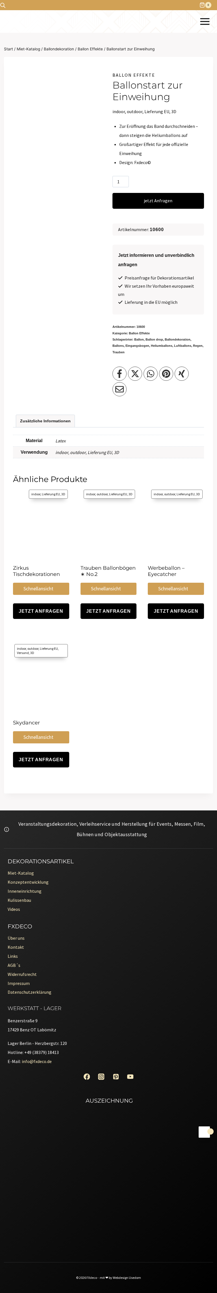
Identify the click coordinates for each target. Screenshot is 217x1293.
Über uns (16, 938)
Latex (60, 441)
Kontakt (16, 947)
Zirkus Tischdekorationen (36, 571)
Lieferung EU (100, 452)
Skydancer (26, 723)
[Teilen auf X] (135, 374)
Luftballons (182, 345)
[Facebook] (86, 1076)
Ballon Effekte (133, 75)
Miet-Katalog (21, 873)
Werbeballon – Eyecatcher (166, 571)
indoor (61, 452)
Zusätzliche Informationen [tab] (45, 421)
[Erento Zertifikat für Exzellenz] (108, 1150)
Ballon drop (154, 339)
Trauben (118, 352)
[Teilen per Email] (119, 389)
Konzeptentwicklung (28, 882)
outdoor (78, 452)
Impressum (19, 983)
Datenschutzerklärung (29, 992)
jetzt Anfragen (158, 200)
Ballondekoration (177, 339)
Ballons (118, 345)
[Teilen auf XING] (182, 374)
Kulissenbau (19, 900)
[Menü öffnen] (205, 21)
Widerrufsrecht (22, 974)
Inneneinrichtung (25, 891)
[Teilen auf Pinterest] (166, 374)
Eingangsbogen (137, 345)
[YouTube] (130, 1076)
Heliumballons (161, 345)
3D (116, 452)
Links (13, 956)
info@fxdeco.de (37, 1061)
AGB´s (14, 965)
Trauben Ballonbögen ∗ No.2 (108, 571)
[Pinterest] (115, 1076)
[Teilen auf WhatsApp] (151, 374)
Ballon (139, 339)
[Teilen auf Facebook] (119, 374)
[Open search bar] (3, 5)
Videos (14, 909)
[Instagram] (101, 1076)
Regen (198, 345)
